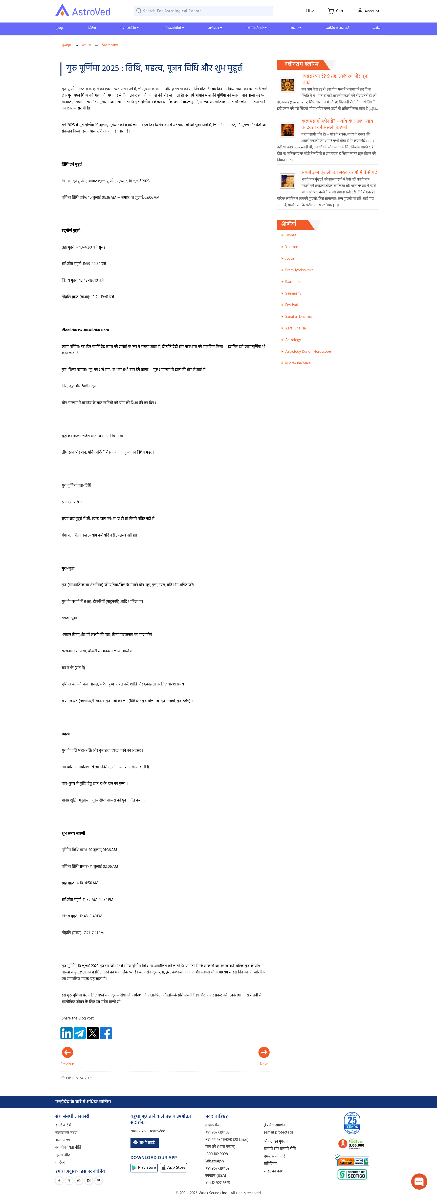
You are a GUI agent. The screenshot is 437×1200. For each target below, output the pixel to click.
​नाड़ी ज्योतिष (128, 28)
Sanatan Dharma (298, 317)
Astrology (293, 340)
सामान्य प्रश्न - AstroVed (147, 1131)
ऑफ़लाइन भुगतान (276, 1142)
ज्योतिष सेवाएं (255, 28)
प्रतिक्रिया (270, 1164)
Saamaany (110, 45)
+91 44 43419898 (219, 1140)
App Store (176, 1167)
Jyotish (290, 259)
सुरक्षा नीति (62, 1155)
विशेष (92, 28)
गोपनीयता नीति (68, 1148)
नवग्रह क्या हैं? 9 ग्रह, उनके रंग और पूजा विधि (334, 80)
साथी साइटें (147, 1143)
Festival (291, 305)
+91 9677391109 (217, 1169)
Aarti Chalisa (295, 328)
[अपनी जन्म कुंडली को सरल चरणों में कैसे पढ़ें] (289, 187)
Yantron (291, 247)
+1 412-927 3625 (217, 1183)
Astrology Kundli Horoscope (308, 352)
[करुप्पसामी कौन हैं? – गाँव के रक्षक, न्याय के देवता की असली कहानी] (289, 136)
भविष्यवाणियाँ (172, 28)
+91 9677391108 (217, 1132)
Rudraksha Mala (298, 363)
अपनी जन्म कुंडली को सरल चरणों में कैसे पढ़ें (339, 172)
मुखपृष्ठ (59, 28)
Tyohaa (290, 235)
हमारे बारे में (63, 1125)
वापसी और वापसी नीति (280, 1149)
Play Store (147, 1167)
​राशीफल (213, 28)
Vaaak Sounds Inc (213, 1193)
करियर (60, 1163)
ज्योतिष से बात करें (337, 28)
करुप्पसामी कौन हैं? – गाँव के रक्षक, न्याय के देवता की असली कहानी (337, 125)
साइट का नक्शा (274, 1171)
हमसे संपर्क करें (274, 1156)
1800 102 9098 (216, 1154)
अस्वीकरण (62, 1140)
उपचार (295, 28)
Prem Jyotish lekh (299, 270)
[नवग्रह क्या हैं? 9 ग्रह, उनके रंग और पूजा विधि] (289, 91)
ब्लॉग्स (377, 28)
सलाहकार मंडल (66, 1133)
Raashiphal (293, 282)
